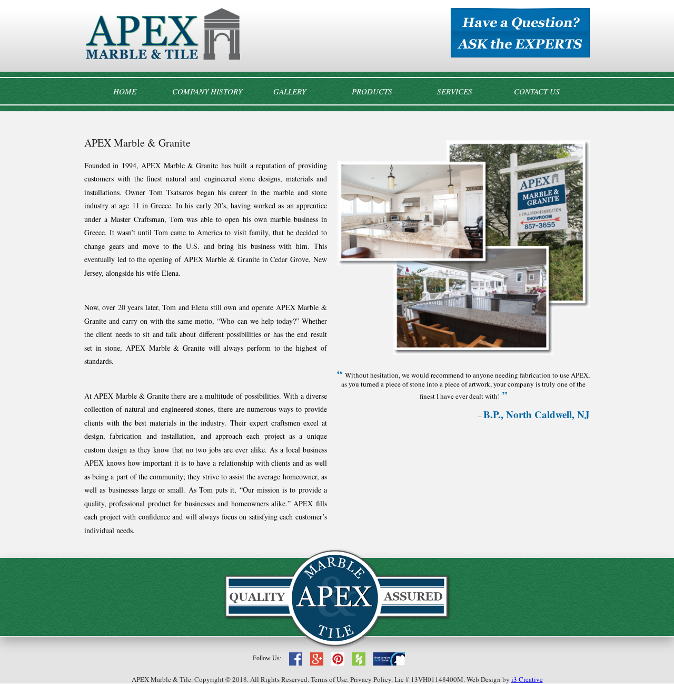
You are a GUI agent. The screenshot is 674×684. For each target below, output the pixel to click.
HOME (124, 91)
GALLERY (289, 91)
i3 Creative (527, 679)
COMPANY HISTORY (207, 91)
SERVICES (454, 91)
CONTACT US (537, 91)
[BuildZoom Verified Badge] (389, 662)
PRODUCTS (372, 91)
